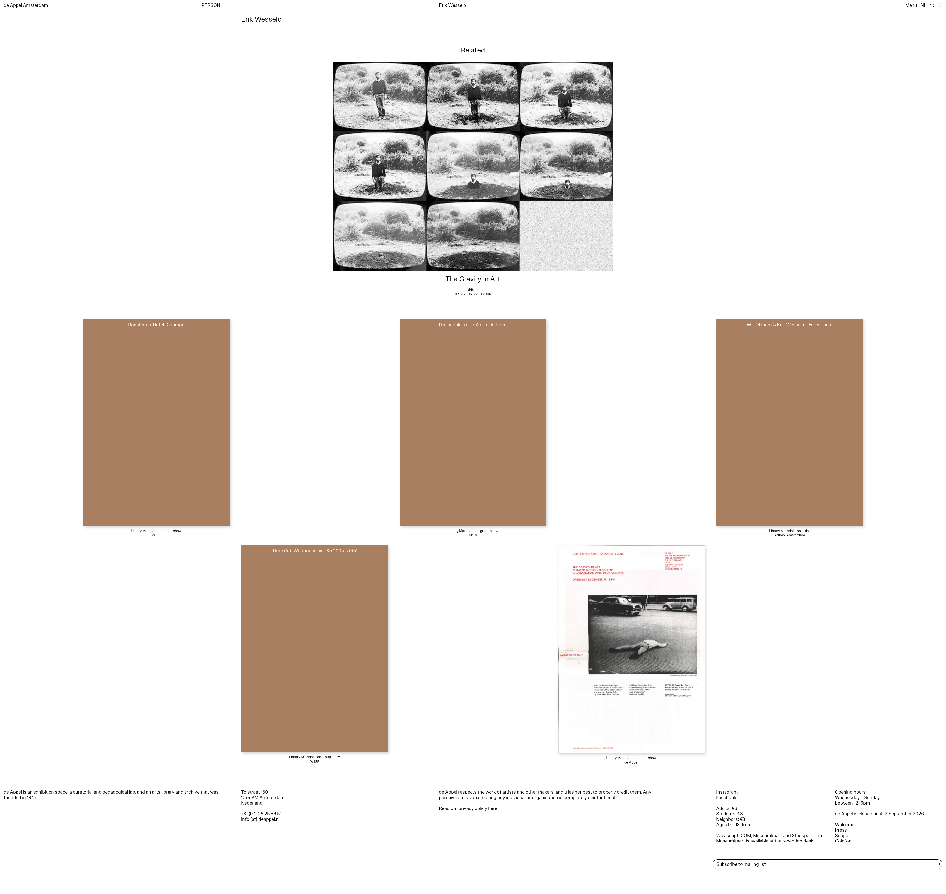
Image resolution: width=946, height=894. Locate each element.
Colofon (843, 841)
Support (843, 835)
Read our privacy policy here (468, 808)
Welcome (845, 825)
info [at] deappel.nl (260, 819)
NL (924, 5)
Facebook (726, 797)
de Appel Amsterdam (26, 5)
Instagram (727, 792)
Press (841, 830)
